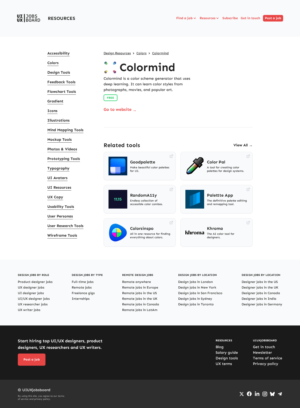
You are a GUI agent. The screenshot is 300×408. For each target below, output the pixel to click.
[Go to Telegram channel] (280, 394)
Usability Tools (60, 206)
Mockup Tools (59, 139)
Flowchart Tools (61, 91)
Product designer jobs (35, 282)
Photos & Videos (62, 149)
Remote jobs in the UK (139, 299)
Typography (58, 168)
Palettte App (220, 195)
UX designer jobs (31, 287)
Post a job (273, 18)
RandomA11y (143, 195)
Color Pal (216, 162)
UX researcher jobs (33, 304)
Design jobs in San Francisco (200, 293)
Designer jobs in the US (260, 282)
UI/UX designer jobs (34, 299)
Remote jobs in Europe (140, 287)
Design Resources (117, 53)
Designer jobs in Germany (262, 304)
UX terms (224, 363)
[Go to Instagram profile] (264, 394)
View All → (243, 145)
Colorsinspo (142, 228)
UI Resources (59, 187)
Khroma (215, 228)
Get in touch (250, 18)
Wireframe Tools (62, 235)
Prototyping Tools (63, 158)
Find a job (184, 18)
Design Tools (58, 72)
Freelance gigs (83, 293)
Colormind (160, 53)
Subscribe (230, 18)
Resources (207, 18)
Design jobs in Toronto (196, 304)
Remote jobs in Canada (140, 304)
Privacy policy (265, 363)
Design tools (227, 358)
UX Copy (55, 197)
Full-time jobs (83, 282)
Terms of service (267, 358)
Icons (52, 110)
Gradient (55, 101)
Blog (220, 347)
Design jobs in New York (197, 287)
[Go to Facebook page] (249, 393)
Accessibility (58, 53)
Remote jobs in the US (139, 293)
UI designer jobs (31, 293)
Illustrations (58, 120)
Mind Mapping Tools (65, 130)
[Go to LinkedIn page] (257, 394)
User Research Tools (65, 226)
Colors (53, 63)
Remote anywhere (136, 282)
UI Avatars (57, 178)
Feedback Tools (61, 82)
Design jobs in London (195, 282)
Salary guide (227, 352)
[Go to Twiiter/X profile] (241, 394)
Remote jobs (82, 287)
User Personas (60, 216)
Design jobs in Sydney (195, 299)
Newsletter (262, 352)
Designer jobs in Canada (261, 293)
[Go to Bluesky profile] (272, 394)
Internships (81, 299)
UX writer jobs (29, 310)
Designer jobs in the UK (260, 287)
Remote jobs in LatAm (140, 310)
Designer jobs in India (259, 299)
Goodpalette (142, 162)
